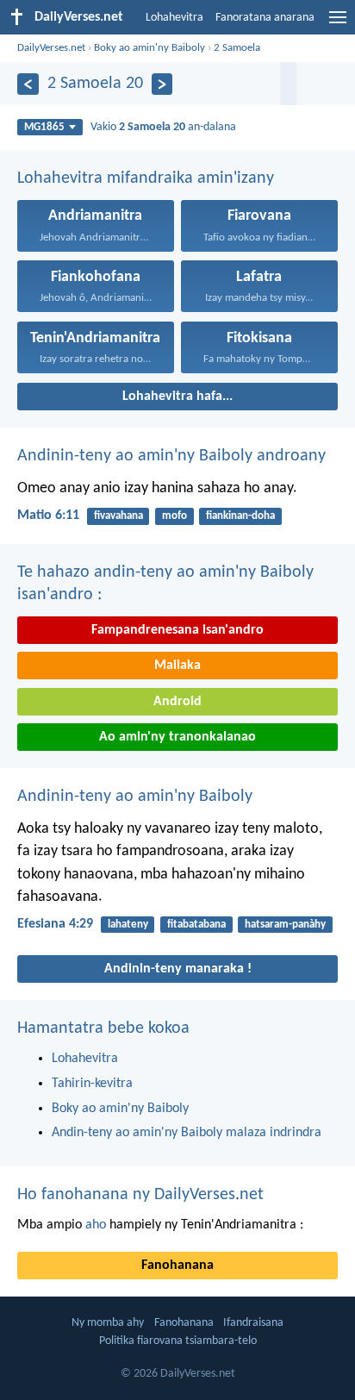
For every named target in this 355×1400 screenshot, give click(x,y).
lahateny (128, 924)
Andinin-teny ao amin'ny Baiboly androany (171, 456)
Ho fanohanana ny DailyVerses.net (140, 1194)
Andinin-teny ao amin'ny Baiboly (134, 796)
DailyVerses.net (51, 47)
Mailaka (177, 665)
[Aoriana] (28, 84)
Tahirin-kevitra (92, 1084)
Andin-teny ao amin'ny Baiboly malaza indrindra (186, 1133)
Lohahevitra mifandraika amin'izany (145, 178)
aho (95, 1225)
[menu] (338, 24)
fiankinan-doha (240, 516)
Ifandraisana (253, 1322)
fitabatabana (196, 924)
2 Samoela (237, 47)
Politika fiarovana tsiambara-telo (178, 1340)
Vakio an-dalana (163, 127)
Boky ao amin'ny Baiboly (149, 47)
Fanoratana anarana (265, 17)
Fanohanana (177, 1265)
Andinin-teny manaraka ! (178, 969)
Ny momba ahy (108, 1322)
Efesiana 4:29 (55, 924)
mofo (174, 516)
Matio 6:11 (48, 515)
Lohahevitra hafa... (177, 396)
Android (177, 702)
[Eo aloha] (162, 84)
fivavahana (118, 516)
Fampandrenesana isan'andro (177, 630)
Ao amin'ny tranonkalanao (177, 737)
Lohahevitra (174, 17)
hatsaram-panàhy (285, 924)
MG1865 (44, 127)
